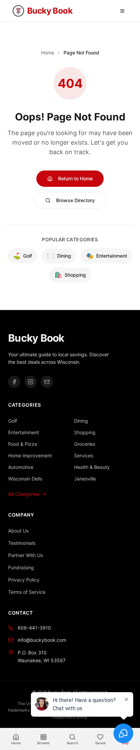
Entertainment (106, 255)
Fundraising (21, 567)
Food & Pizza (22, 444)
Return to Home (75, 178)
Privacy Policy (23, 580)
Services (83, 455)
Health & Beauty (92, 467)
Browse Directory (75, 200)
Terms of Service (27, 592)
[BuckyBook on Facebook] (14, 382)
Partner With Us (25, 555)
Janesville (85, 479)
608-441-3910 (34, 628)
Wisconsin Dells (25, 479)
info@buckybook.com (42, 640)
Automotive (20, 467)
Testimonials (21, 543)
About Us (18, 531)
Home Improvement (30, 455)
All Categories (23, 494)
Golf (22, 255)
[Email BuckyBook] (47, 382)
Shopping (70, 274)
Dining (59, 255)
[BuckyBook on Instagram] (30, 382)
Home (47, 52)
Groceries (84, 444)
